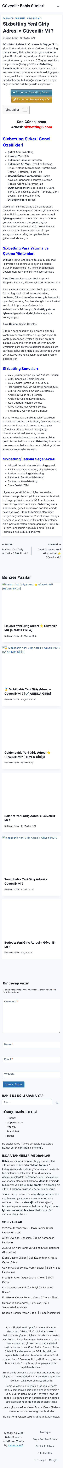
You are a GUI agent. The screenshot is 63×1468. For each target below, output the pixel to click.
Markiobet (13, 1131)
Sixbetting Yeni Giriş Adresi (33, 92)
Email (8, 1059)
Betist (10, 1135)
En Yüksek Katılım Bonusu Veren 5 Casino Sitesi (30, 1297)
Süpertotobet (15, 1122)
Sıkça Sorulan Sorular (45, 1439)
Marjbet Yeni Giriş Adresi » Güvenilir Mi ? (15, 549)
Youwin (11, 1126)
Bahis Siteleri (13, 1327)
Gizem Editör (12, 38)
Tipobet (11, 1118)
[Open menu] (58, 6)
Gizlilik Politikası (45, 1446)
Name (8, 1044)
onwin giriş (9, 1407)
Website (9, 1074)
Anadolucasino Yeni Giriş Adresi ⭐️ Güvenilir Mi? (49, 551)
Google (53, 1460)
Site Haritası (45, 1453)
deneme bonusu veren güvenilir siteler (31, 1411)
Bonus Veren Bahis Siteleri (20, 1393)
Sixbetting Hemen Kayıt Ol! (33, 99)
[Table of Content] (25, 109)
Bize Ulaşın (39, 1460)
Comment (11, 1001)
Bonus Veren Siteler (46, 1407)
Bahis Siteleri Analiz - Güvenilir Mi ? (22, 18)
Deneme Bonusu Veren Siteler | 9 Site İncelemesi (31, 1312)
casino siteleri (26, 1407)
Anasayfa (45, 1432)
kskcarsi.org (25, 1416)
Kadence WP (15, 1445)
